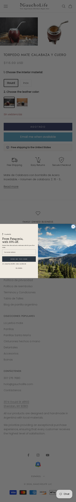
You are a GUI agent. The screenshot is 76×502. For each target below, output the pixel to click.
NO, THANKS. (19, 268)
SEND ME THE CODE (19, 259)
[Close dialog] (73, 227)
